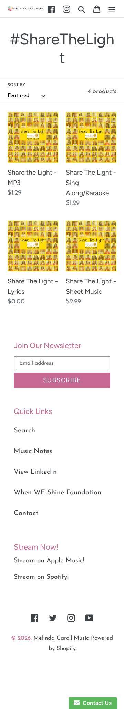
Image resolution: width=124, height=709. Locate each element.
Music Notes (33, 451)
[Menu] (112, 8)
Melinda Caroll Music (61, 638)
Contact (26, 513)
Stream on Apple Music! (49, 560)
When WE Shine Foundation (57, 492)
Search (24, 430)
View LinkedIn (35, 472)
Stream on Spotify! (41, 577)
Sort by (16, 85)
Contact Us (96, 703)
